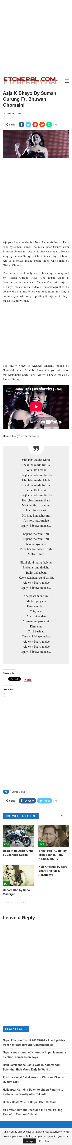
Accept (29, 1141)
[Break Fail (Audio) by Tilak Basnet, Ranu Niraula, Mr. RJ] (53, 836)
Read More (45, 1141)
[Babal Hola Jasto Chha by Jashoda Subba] (18, 836)
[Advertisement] (36, 38)
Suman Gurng (18, 791)
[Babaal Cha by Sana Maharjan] (18, 875)
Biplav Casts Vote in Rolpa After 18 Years (29, 1102)
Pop (6, 844)
